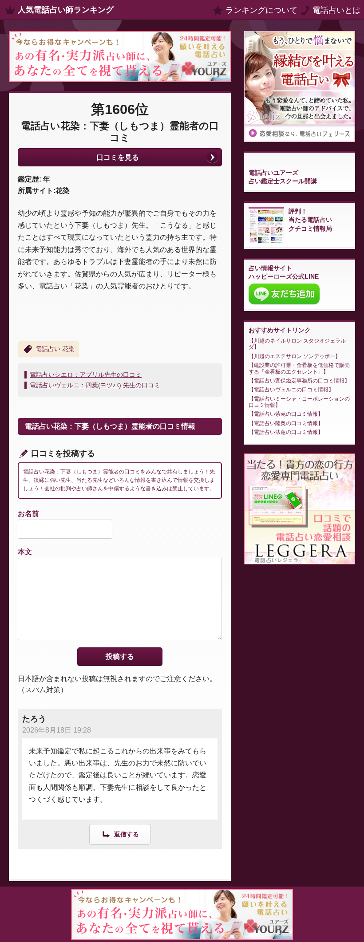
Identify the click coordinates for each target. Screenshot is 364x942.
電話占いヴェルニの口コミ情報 (291, 389)
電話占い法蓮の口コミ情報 (286, 432)
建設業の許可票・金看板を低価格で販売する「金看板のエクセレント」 (299, 368)
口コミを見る (117, 157)
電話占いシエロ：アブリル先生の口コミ (86, 374)
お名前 (28, 513)
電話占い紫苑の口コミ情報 (286, 414)
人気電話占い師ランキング (66, 9)
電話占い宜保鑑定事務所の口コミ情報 (299, 381)
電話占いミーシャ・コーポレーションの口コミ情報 (299, 402)
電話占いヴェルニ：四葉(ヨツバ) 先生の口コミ (95, 385)
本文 (25, 552)
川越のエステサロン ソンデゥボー (294, 356)
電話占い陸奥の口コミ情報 (286, 423)
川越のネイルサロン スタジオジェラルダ (297, 344)
